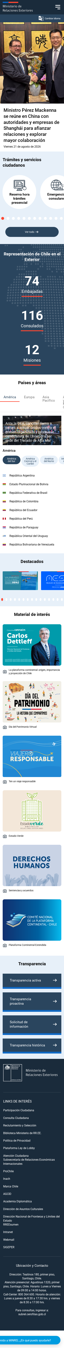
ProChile (8, 1171)
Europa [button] (29, 397)
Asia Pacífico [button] (48, 399)
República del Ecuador (23, 510)
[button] (2, 218)
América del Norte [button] (49, 460)
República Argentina (22, 475)
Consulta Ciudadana (16, 1118)
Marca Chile (10, 1186)
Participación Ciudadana (18, 1110)
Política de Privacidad (16, 1140)
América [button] (10, 397)
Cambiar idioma (52, 18)
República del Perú (21, 518)
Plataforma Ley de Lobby (19, 1148)
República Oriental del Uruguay (28, 536)
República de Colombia (23, 501)
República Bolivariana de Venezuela (31, 544)
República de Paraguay (23, 527)
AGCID (7, 1194)
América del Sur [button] (11, 460)
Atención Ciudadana (16, 1155)
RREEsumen (10, 1224)
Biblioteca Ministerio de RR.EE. (22, 1133)
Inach (6, 1178)
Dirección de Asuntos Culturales (23, 1209)
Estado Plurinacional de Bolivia (28, 484)
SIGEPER (8, 1247)
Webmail (8, 1239)
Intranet (8, 1232)
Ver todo (29, 232)
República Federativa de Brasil (28, 492)
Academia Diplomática (17, 1201)
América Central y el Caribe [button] (30, 461)
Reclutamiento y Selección (19, 1125)
